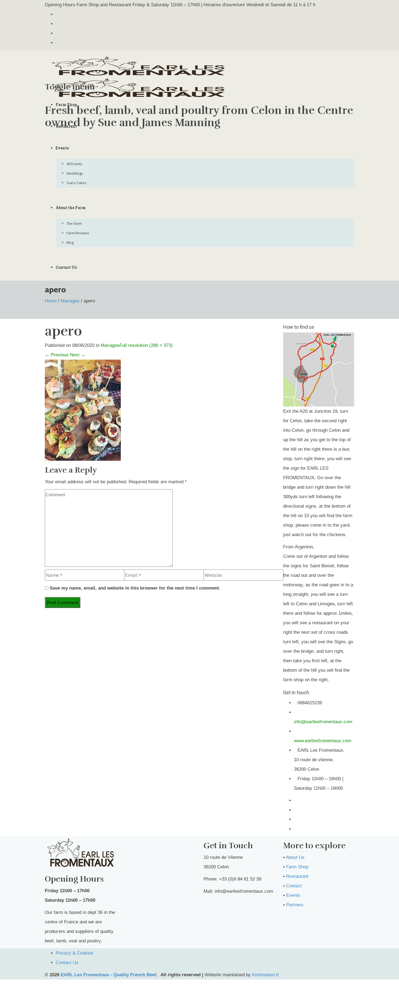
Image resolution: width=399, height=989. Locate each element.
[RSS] (57, 42)
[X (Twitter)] (57, 14)
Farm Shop (66, 104)
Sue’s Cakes (76, 182)
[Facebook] (57, 23)
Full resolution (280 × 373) (146, 345)
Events (62, 148)
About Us (295, 857)
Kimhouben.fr (265, 974)
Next (78, 354)
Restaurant (66, 126)
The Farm (74, 223)
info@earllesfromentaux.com (323, 721)
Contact (294, 885)
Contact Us (66, 267)
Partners (294, 904)
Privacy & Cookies (74, 953)
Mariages (70, 300)
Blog (70, 242)
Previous (57, 354)
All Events (74, 163)
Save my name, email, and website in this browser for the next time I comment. (135, 588)
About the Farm (71, 207)
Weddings (74, 173)
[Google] (57, 33)
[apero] (83, 409)
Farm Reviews (77, 233)
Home (51, 300)
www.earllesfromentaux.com (322, 740)
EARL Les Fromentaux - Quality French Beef (108, 974)
